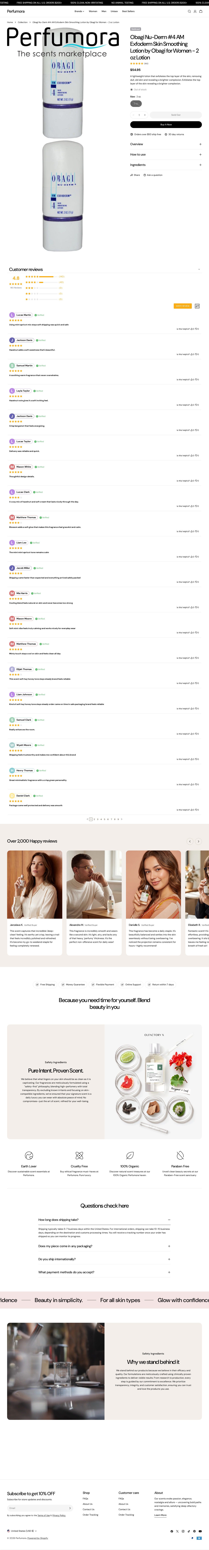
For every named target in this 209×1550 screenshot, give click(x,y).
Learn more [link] (160, 1515)
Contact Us (88, 1509)
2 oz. (138, 104)
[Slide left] (190, 841)
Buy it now (166, 124)
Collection (22, 22)
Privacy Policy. (59, 1515)
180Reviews (16, 287)
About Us (87, 1504)
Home (10, 22)
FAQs (85, 1498)
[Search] (189, 11)
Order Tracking (90, 1514)
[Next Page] (121, 819)
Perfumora (15, 11)
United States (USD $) (22, 1530)
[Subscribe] (70, 1508)
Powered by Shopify (37, 1538)
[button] (87, 819)
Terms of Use (44, 1515)
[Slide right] (198, 841)
